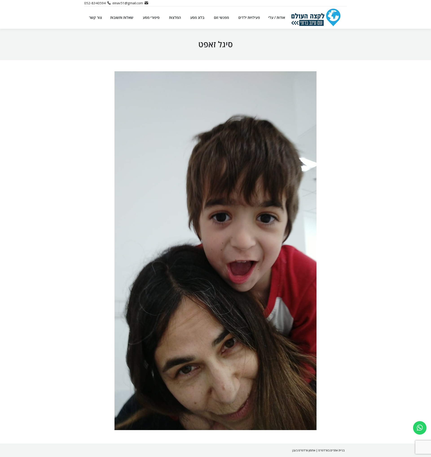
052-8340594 (95, 3)
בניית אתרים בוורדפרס (331, 450)
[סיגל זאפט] (215, 250)
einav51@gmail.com (127, 3)
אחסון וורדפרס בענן (303, 450)
